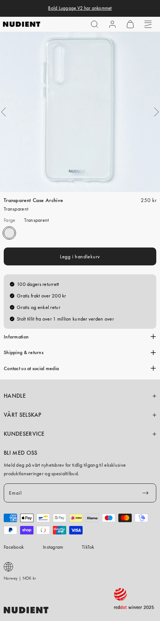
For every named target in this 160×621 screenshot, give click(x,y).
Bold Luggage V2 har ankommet (80, 8)
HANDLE (15, 396)
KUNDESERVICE (24, 434)
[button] (94, 24)
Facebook (14, 546)
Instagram (53, 546)
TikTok (88, 546)
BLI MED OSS (20, 453)
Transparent (9, 233)
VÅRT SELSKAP (23, 415)
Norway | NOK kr (20, 578)
